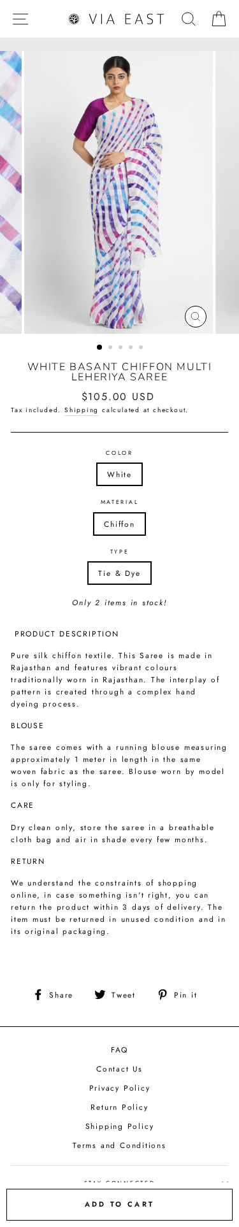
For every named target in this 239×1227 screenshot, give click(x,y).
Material (119, 502)
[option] (119, 192)
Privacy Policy (119, 1087)
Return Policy (119, 1106)
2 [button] (111, 348)
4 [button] (132, 348)
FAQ (119, 1049)
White (119, 474)
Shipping (81, 410)
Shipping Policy (119, 1126)
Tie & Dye (119, 573)
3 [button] (122, 348)
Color (119, 452)
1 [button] (100, 348)
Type (119, 551)
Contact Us (119, 1068)
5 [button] (142, 348)
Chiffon (119, 524)
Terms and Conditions (119, 1145)
